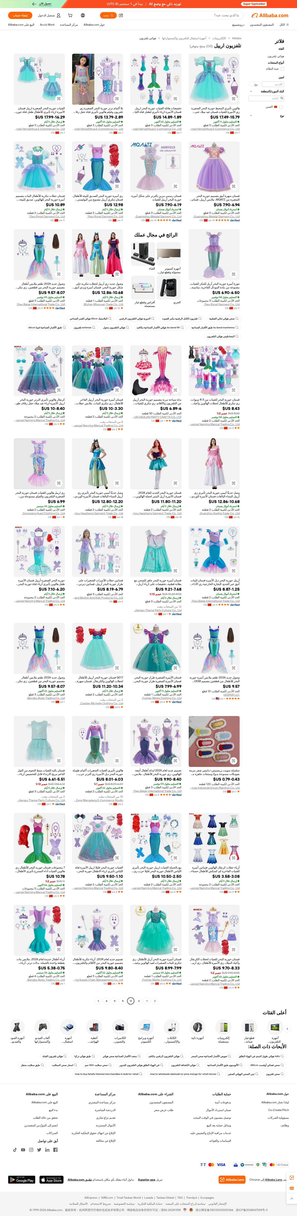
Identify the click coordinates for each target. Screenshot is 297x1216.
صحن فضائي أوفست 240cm (265, 1065)
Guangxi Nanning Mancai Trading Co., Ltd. (214, 424)
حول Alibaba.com (277, 1093)
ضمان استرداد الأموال (218, 1110)
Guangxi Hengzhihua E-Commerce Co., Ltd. (214, 128)
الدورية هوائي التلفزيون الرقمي (134, 318)
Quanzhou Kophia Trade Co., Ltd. (219, 513)
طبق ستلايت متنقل (30, 1065)
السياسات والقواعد (220, 1140)
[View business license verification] (185, 1210)
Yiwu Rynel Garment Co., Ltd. (105, 216)
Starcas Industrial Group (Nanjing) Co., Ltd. (214, 787)
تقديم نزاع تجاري (106, 1117)
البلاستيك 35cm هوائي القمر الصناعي (88, 318)
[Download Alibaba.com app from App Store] (51, 1180)
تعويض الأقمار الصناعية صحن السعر (209, 1056)
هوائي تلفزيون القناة (53, 1056)
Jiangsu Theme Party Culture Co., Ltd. (157, 610)
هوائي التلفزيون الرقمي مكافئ (163, 1056)
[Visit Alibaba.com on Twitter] (39, 1149)
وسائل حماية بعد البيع (219, 1125)
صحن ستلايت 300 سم (96, 1065)
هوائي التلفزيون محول (114, 327)
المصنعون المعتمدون (161, 1102)
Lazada (148, 1197)
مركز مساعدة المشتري (102, 1102)
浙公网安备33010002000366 (214, 1210)
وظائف (285, 1125)
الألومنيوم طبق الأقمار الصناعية (223, 1065)
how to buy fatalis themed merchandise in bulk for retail (106, 1074)
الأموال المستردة (106, 1125)
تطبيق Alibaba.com (80, 1179)
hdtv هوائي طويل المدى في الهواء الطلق (259, 1056)
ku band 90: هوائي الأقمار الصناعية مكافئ (158, 327)
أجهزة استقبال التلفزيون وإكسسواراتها (184, 38)
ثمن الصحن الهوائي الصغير (241, 1074)
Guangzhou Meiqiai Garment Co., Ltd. (216, 216)
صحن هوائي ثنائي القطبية (222, 318)
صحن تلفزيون (273, 1074)
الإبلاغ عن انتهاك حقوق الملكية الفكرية (94, 1133)
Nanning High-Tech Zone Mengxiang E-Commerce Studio (97, 800)
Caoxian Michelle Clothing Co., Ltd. (101, 703)
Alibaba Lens (273, 1179)
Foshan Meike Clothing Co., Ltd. (161, 698)
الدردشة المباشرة (105, 1110)
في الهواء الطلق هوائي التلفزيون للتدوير (139, 1065)
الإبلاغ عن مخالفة (106, 1140)
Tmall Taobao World (129, 1197)
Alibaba (236, 38)
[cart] (70, 16)
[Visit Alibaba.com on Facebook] (55, 1149)
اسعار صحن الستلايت (62, 1065)
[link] (291, 1177)
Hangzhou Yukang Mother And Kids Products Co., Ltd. (97, 597)
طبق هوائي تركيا (82, 1056)
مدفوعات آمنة (223, 1102)
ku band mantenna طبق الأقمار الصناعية (213, 327)
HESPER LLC (231, 694)
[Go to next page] (98, 1001)
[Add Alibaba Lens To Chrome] (232, 1180)
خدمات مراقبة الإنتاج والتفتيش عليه (210, 1133)
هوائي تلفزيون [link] (147, 38)
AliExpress (90, 1197)
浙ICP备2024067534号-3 (252, 1210)
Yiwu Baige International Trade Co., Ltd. (40, 304)
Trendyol (191, 1197)
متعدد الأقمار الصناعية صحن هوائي (120, 1056)
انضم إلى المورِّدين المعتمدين (41, 1125)
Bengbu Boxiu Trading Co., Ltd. (46, 698)
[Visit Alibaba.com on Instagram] (31, 1149)
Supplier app (146, 1179)
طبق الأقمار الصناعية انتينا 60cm (45, 327)
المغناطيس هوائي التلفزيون (221, 336)
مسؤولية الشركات (278, 1117)
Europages (207, 1197)
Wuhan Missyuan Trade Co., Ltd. (103, 304)
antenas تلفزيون (82, 327)
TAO (180, 1197)
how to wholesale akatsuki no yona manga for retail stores (183, 1074)
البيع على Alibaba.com (45, 1102)
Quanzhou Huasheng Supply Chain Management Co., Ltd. (97, 979)
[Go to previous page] (155, 1001)
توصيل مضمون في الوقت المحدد (212, 1117)
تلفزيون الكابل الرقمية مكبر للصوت (180, 318)
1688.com (107, 1197)
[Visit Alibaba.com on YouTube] (23, 1149)
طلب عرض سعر (163, 1110)
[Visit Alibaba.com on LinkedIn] (47, 1149)
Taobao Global (165, 1197)
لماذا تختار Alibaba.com (275, 1102)
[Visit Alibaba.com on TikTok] (15, 1149)
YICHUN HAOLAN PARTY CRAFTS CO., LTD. (155, 417)
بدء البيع (53, 1110)
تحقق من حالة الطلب (45, 1117)
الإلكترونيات (219, 38)
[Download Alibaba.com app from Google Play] (21, 1180)
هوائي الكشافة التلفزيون (183, 1065)
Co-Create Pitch (278, 1110)
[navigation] (266, 520)
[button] (120, 15)
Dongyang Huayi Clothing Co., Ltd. (43, 513)
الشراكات (52, 1133)
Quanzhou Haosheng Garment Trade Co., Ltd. (155, 513)
